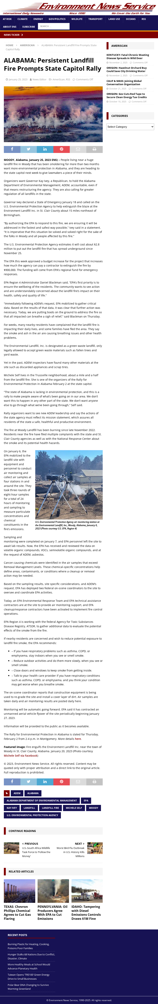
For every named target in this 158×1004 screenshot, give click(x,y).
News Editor (39, 79)
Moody (93, 808)
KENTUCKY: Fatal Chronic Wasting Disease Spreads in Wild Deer (128, 56)
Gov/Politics (57, 19)
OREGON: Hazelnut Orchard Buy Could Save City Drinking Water (127, 69)
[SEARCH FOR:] (54, 26)
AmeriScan (59, 79)
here (78, 739)
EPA (86, 800)
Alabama (33, 793)
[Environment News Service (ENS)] (79, 13)
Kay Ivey (12, 808)
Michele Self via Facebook (20, 755)
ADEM (17, 793)
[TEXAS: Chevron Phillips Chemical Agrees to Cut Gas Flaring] (19, 891)
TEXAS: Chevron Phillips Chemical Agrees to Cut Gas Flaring (17, 913)
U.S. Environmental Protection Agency (32, 815)
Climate (23, 19)
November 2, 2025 (118, 62)
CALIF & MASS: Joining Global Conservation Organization (124, 82)
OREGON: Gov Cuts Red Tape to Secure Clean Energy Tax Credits (127, 95)
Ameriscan (119, 46)
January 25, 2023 (18, 79)
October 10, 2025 (117, 101)
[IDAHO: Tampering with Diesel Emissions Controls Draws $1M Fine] (87, 891)
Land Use (114, 19)
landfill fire (50, 808)
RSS (144, 19)
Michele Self (74, 808)
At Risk (7, 19)
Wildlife (76, 19)
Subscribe (28, 26)
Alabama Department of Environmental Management (42, 800)
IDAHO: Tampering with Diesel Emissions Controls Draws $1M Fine (86, 913)
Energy (38, 19)
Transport (95, 19)
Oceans (131, 19)
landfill (29, 808)
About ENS (9, 26)
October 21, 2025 (117, 88)
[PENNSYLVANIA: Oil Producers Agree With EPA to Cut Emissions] (53, 891)
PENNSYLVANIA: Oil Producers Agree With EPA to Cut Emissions (52, 913)
